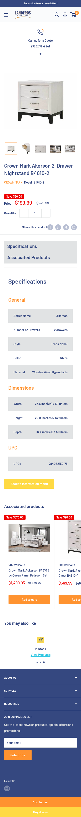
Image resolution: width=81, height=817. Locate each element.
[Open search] (57, 14)
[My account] (65, 14)
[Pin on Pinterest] (58, 227)
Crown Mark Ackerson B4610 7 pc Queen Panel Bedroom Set (29, 572)
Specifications (22, 246)
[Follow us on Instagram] (7, 788)
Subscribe (17, 755)
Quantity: (10, 213)
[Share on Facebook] (50, 227)
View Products (40, 654)
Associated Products (28, 257)
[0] (73, 14)
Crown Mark (13, 182)
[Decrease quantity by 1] (24, 213)
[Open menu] (6, 15)
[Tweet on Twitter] (66, 227)
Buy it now (40, 812)
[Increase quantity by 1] (46, 213)
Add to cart (40, 802)
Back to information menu (29, 484)
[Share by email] (74, 227)
